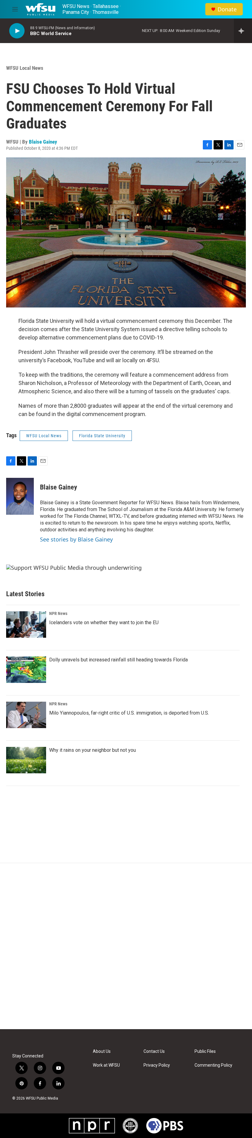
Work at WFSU (106, 1065)
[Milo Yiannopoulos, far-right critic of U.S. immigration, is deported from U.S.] (26, 715)
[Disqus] (126, 946)
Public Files (205, 1051)
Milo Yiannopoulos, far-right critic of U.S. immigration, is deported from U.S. (129, 713)
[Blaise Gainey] (20, 496)
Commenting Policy (213, 1065)
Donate (227, 9)
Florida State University (102, 435)
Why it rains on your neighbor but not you (92, 750)
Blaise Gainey (43, 142)
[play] (17, 30)
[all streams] (243, 30)
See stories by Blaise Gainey (76, 539)
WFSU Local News (24, 68)
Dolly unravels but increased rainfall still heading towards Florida (118, 660)
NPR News (58, 613)
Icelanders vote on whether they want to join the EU (104, 622)
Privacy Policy (157, 1065)
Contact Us (154, 1051)
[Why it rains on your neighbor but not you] (26, 760)
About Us (102, 1051)
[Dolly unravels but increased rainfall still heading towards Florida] (26, 669)
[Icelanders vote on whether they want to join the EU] (26, 624)
